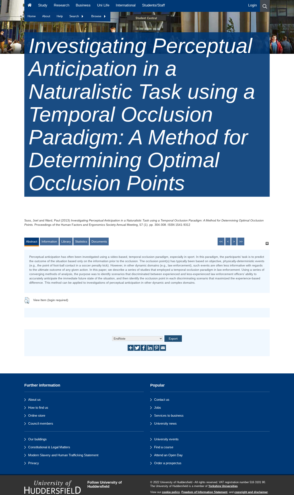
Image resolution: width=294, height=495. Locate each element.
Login (252, 5)
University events (166, 439)
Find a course (163, 447)
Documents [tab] (99, 241)
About (46, 16)
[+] (267, 243)
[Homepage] (29, 6)
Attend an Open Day (168, 455)
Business (83, 5)
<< (221, 241)
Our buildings (37, 439)
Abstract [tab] (31, 241)
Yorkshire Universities (223, 486)
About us (34, 399)
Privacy (33, 463)
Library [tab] (66, 241)
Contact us (161, 399)
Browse (96, 16)
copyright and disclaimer (251, 492)
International (126, 5)
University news (165, 423)
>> (241, 241)
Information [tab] (49, 241)
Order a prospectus (167, 463)
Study (42, 5)
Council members (40, 423)
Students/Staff (153, 5)
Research (61, 5)
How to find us (38, 407)
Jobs (157, 407)
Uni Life (103, 5)
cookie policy (171, 492)
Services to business (169, 415)
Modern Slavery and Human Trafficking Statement (63, 455)
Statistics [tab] (81, 241)
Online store (36, 415)
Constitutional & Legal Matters (49, 447)
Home (32, 16)
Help (60, 16)
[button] (265, 6)
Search (74, 16)
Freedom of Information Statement (204, 492)
